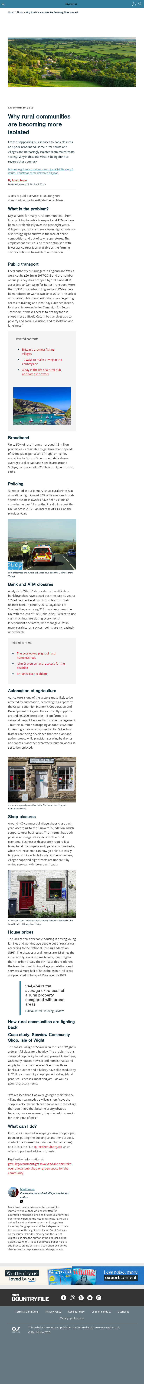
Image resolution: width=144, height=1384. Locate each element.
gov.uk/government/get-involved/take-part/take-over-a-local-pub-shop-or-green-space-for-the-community (40, 1168)
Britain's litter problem (32, 674)
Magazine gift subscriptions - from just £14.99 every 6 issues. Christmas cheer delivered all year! (40, 171)
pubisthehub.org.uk (48, 1147)
